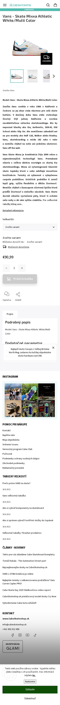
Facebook (12, 635)
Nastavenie (30, 681)
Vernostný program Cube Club (17, 449)
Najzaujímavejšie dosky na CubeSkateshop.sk (24, 567)
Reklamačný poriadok (13, 468)
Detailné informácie (13, 210)
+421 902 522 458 (10, 629)
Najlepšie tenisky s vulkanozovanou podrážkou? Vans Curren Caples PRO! (28, 582)
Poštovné (7, 454)
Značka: (8, 90)
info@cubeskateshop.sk (14, 624)
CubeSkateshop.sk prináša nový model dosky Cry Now (29, 596)
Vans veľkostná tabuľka (14, 495)
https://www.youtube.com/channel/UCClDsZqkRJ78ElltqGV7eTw (27, 635)
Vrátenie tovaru (10, 444)
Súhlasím (30, 689)
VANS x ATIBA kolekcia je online (17, 574)
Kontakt (6, 430)
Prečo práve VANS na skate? (16, 483)
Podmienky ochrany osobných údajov (21, 458)
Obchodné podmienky (13, 463)
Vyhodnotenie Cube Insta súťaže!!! (19, 603)
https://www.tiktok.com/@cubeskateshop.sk (35, 635)
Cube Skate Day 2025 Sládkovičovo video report (26, 590)
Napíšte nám (8, 435)
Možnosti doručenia (18, 247)
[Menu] (5, 5)
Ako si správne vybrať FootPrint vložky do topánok (27, 520)
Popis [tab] (10, 314)
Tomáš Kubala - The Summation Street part (24, 561)
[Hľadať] (48, 5)
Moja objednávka (10, 440)
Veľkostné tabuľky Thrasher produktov (22, 533)
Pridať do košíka (23, 279)
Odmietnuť (30, 698)
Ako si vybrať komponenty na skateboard (23, 508)
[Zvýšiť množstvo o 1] (22, 268)
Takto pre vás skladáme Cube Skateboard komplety (28, 554)
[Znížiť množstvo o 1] (6, 268)
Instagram (20, 635)
